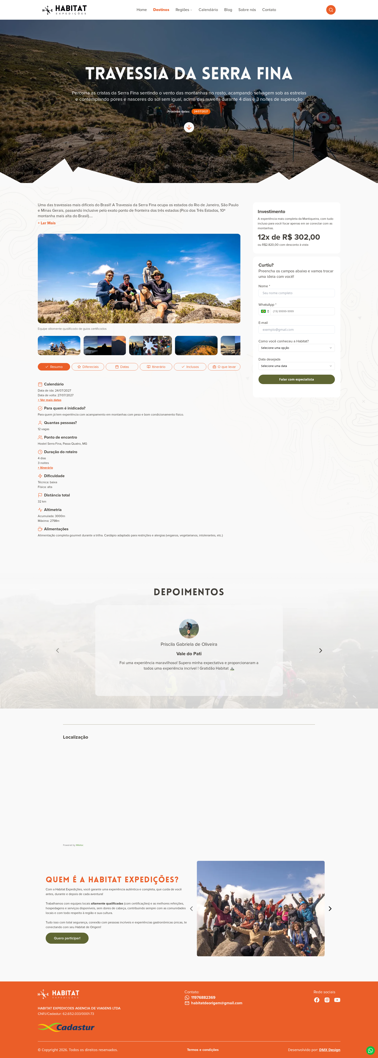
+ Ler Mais (47, 223)
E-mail (263, 323)
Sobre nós (247, 9)
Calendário (208, 9)
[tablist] (139, 367)
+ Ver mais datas (49, 400)
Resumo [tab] (56, 367)
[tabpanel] (139, 461)
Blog (228, 9)
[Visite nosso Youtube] (337, 1000)
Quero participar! (67, 938)
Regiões (182, 9)
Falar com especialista (296, 379)
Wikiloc (79, 845)
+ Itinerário (45, 468)
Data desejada (269, 359)
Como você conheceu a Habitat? (283, 341)
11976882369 (203, 997)
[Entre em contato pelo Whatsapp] (370, 1050)
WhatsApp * (267, 304)
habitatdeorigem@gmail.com (216, 1003)
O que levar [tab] (227, 367)
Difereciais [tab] (90, 367)
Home (142, 9)
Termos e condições (203, 1050)
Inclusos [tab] (192, 367)
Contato (269, 9)
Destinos (161, 9)
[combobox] (296, 348)
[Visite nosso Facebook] (317, 1000)
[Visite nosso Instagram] (327, 1000)
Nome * (264, 286)
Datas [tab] (124, 367)
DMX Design (329, 1049)
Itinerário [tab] (158, 367)
